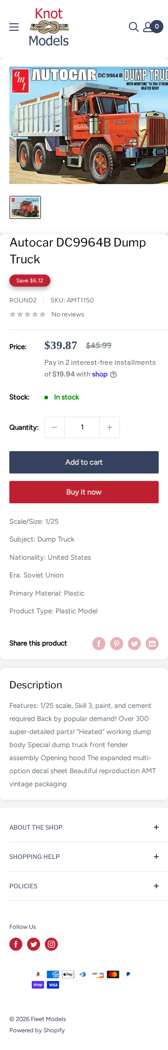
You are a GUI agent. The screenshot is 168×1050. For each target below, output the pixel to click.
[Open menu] (14, 27)
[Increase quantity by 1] (109, 427)
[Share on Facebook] (98, 643)
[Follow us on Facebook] (15, 944)
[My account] (148, 27)
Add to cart (84, 462)
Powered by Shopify (37, 1030)
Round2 (23, 300)
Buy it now (84, 491)
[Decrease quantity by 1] (54, 427)
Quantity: (24, 427)
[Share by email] (152, 643)
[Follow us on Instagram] (51, 944)
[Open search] (134, 27)
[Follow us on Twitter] (33, 944)
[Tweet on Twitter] (134, 643)
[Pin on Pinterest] (116, 643)
